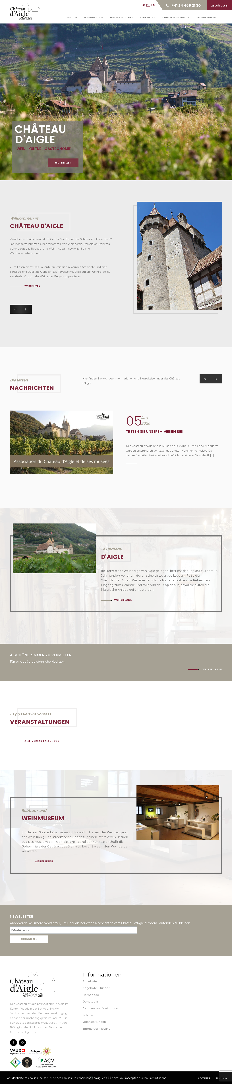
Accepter (204, 1078)
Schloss (72, 17)
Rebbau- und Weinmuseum (102, 1008)
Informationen (206, 17)
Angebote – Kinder (95, 988)
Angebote (147, 17)
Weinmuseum (92, 17)
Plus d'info (221, 1078)
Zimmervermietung (174, 17)
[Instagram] (22, 1042)
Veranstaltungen (121, 17)
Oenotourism (91, 1001)
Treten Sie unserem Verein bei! (154, 431)
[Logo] (32, 984)
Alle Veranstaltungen (41, 740)
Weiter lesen (63, 162)
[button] (15, 309)
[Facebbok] (13, 1042)
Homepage (90, 995)
